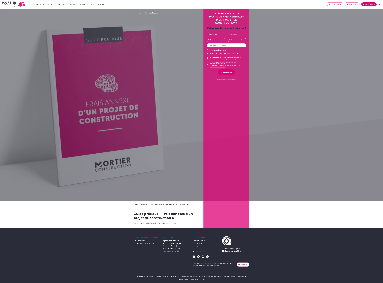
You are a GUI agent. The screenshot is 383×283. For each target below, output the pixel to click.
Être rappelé (197, 246)
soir (241, 53)
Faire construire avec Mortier (144, 243)
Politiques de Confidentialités (211, 277)
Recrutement (242, 277)
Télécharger (227, 72)
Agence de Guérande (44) (172, 243)
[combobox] (226, 45)
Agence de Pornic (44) (171, 246)
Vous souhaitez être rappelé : (217, 50)
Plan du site (175, 277)
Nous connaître (97, 4)
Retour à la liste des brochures (147, 13)
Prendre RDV (197, 243)
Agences (73, 4)
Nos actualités (139, 246)
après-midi (230, 53)
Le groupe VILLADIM (198, 279)
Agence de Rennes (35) (171, 248)
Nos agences (168, 237)
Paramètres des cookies (190, 277)
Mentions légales (229, 277)
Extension (60, 4)
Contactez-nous (199, 237)
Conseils (84, 4)
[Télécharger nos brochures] (379, 4)
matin (211, 53)
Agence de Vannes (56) (171, 251)
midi (220, 53)
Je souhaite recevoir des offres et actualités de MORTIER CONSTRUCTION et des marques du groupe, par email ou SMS (227, 58)
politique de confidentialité (217, 67)
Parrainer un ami (183, 279)
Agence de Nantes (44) (171, 241)
